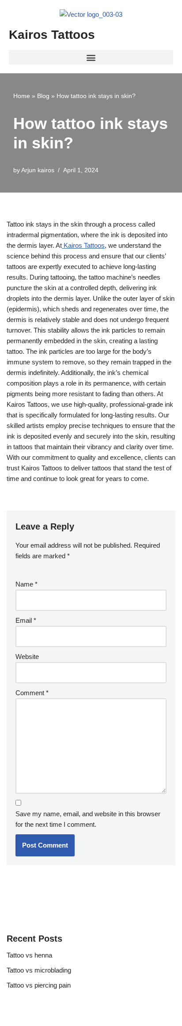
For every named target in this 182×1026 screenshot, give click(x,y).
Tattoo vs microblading (39, 970)
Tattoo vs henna (29, 955)
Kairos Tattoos (52, 35)
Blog (43, 95)
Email (25, 620)
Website (27, 656)
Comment (32, 693)
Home (21, 95)
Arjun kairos (37, 170)
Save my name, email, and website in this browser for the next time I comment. (87, 819)
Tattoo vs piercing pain (39, 985)
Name (26, 584)
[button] (91, 57)
